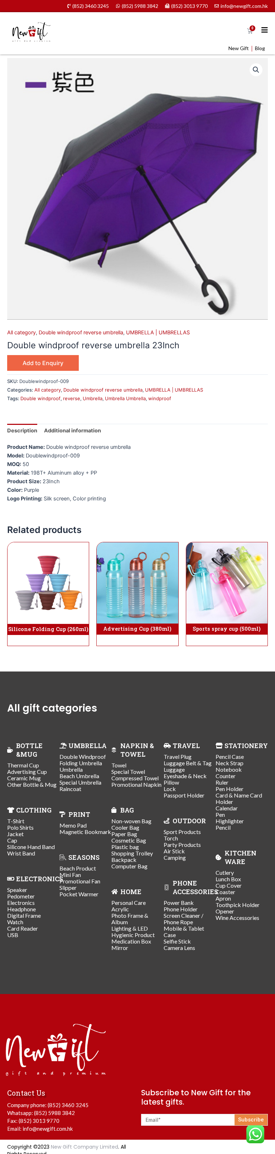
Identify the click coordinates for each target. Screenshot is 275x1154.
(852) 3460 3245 (68, 1105)
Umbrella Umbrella (125, 398)
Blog (260, 48)
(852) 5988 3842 (54, 1113)
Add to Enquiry (43, 363)
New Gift (238, 48)
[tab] (22, 431)
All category (21, 332)
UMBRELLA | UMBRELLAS (158, 332)
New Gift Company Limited (84, 1146)
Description (22, 430)
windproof (159, 398)
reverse (71, 398)
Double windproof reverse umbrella (81, 332)
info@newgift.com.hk (48, 1128)
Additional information (72, 430)
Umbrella (92, 398)
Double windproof (40, 398)
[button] (256, 69)
